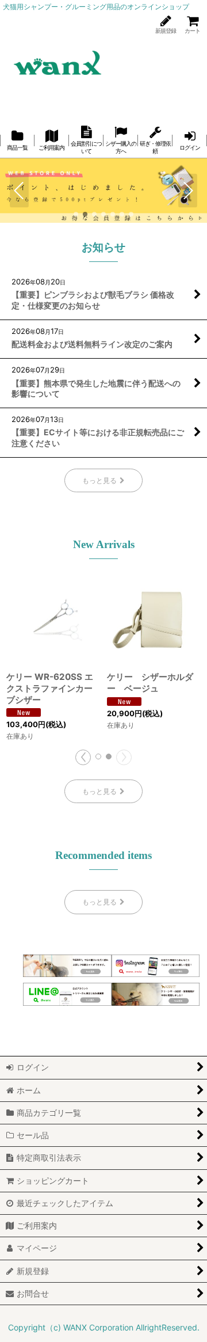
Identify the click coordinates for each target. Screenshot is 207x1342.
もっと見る (99, 480)
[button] (19, 191)
